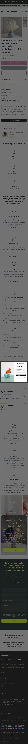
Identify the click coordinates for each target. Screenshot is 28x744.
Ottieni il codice (20, 375)
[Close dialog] (26, 363)
